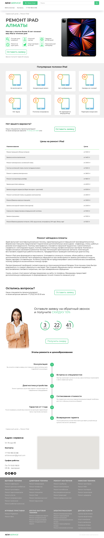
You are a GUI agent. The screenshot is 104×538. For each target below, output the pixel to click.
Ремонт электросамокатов (63, 514)
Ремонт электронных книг (38, 498)
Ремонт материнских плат (63, 498)
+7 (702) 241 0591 (32, 131)
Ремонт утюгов (10, 495)
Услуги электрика (84, 519)
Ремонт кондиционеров (37, 520)
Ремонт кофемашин (12, 484)
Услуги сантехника (84, 522)
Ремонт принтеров (84, 484)
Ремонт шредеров (84, 495)
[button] (16, 52)
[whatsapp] (9, 473)
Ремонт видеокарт (60, 495)
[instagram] (6, 473)
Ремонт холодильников (37, 518)
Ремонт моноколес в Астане (63, 528)
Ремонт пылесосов (11, 501)
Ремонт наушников (36, 501)
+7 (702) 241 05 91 (34, 294)
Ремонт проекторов (85, 492)
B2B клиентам (10, 8)
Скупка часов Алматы (85, 514)
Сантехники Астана (84, 528)
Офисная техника (86, 481)
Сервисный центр (12, 14)
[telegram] (12, 473)
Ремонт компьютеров (61, 486)
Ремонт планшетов (35, 492)
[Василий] (15, 473)
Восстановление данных (62, 492)
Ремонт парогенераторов (14, 492)
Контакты (20, 8)
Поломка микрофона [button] (41, 112)
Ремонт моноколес (60, 518)
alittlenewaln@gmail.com (15, 455)
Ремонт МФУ (82, 486)
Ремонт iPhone (34, 489)
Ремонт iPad (33, 495)
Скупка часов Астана (85, 516)
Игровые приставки (15, 511)
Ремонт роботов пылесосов (14, 504)
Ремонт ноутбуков (60, 484)
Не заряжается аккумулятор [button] (65, 112)
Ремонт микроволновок (13, 498)
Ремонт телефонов (35, 486)
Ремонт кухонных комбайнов (15, 486)
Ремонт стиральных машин (38, 515)
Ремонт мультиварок (12, 489)
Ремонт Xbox (9, 516)
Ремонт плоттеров (84, 489)
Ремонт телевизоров (36, 484)
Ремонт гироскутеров (61, 516)
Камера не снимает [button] (89, 88)
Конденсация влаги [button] (40, 88)
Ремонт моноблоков (61, 489)
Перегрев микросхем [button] (89, 112)
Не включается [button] (16, 88)
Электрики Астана (84, 525)
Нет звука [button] (16, 112)
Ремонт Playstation (11, 514)
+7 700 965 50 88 (31, 8)
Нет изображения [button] (65, 88)
